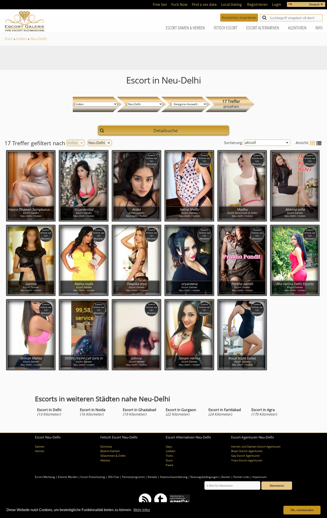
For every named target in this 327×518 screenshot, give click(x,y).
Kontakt (153, 477)
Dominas (106, 447)
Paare (169, 465)
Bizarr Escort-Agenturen (246, 451)
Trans (169, 456)
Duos (169, 460)
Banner (225, 477)
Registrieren (257, 4)
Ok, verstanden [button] (302, 510)
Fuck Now (179, 4)
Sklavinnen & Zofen (113, 456)
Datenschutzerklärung (174, 477)
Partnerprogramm (133, 477)
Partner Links (241, 477)
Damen (39, 447)
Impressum (259, 477)
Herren (39, 451)
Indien (21, 38)
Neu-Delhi (38, 38)
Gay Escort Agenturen (245, 456)
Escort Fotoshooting (93, 477)
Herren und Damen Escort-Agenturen (256, 447)
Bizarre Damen (110, 451)
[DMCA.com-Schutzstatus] (179, 500)
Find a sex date (204, 4)
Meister (105, 460)
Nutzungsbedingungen (204, 477)
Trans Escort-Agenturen (246, 460)
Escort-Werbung (45, 477)
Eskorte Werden (68, 477)
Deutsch (314, 4)
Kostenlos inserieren (239, 17)
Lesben (170, 451)
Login (276, 4)
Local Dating (231, 4)
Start (8, 38)
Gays (169, 447)
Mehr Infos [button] (141, 510)
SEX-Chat (113, 477)
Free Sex (160, 4)
